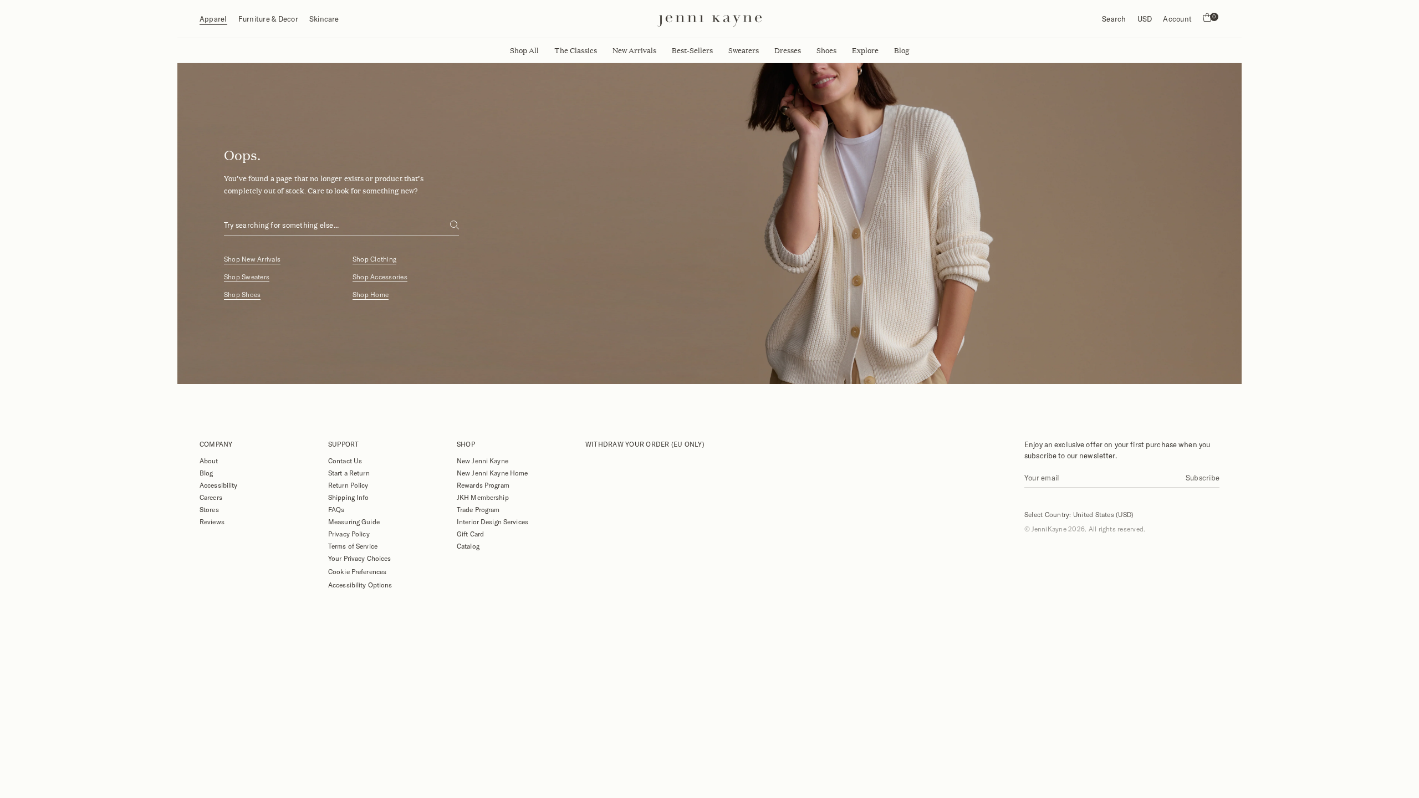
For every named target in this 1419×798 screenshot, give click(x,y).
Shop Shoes (242, 294)
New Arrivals (634, 50)
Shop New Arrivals (252, 259)
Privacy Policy (349, 534)
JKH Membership (483, 497)
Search (1114, 18)
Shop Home (371, 294)
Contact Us (345, 460)
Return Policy (348, 485)
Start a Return (349, 473)
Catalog (468, 546)
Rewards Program (483, 485)
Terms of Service (352, 546)
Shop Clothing (374, 259)
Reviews (212, 521)
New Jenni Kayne (482, 460)
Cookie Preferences (357, 571)
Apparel (213, 18)
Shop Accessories (380, 277)
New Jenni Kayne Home (492, 473)
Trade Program (478, 509)
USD (1144, 18)
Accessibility (219, 485)
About (209, 460)
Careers (211, 497)
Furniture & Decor (268, 18)
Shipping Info (348, 497)
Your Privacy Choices (359, 558)
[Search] (454, 225)
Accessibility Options (360, 585)
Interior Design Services (492, 521)
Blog (206, 473)
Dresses (787, 50)
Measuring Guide (354, 521)
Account (1177, 18)
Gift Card (470, 534)
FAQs (336, 509)
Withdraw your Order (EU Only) (645, 444)
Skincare (324, 18)
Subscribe (1202, 477)
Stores (209, 509)
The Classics (575, 50)
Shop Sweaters (246, 277)
